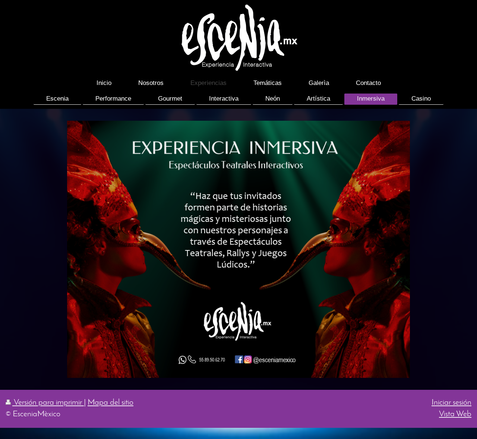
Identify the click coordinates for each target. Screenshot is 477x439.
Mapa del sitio (110, 402)
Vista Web (455, 414)
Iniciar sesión (451, 402)
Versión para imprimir (48, 402)
